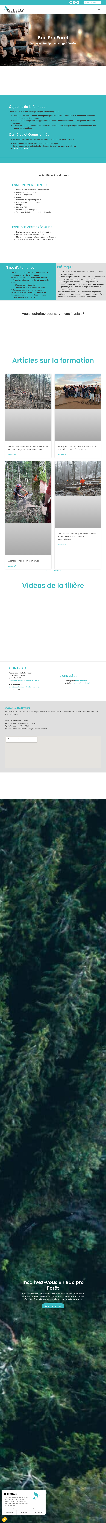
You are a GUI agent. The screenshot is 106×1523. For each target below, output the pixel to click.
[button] (98, 9)
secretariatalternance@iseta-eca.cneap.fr (25, 687)
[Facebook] (70, 2)
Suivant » (57, 570)
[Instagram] (74, 2)
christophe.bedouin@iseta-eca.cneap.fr (24, 680)
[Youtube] (77, 2)
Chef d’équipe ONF (20, 148)
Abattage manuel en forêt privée (23, 561)
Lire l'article (12, 455)
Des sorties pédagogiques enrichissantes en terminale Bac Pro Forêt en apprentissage (77, 536)
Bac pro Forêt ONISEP (82, 683)
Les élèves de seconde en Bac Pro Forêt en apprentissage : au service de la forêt (28, 448)
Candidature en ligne (53, 1306)
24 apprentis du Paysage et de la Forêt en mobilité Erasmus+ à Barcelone (77, 448)
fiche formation (81, 681)
